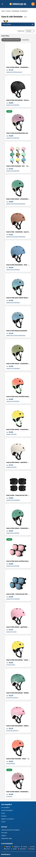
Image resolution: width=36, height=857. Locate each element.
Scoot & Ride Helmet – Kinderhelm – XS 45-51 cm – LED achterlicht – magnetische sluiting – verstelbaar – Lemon (18, 429)
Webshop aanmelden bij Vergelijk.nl (10, 830)
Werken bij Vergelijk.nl (7, 810)
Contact (3, 821)
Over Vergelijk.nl (5, 807)
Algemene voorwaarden (7, 819)
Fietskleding (15, 11)
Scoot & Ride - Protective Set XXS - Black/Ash (18, 495)
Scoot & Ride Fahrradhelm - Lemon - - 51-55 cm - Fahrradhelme (18, 660)
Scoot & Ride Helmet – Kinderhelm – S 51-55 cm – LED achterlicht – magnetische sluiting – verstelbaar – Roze (18, 791)
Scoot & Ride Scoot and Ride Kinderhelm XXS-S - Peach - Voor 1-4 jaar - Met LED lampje (18, 396)
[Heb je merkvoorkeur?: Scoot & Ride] (19, 39)
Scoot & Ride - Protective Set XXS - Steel (18, 594)
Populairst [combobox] (28, 31)
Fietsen (8, 11)
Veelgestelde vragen (6, 838)
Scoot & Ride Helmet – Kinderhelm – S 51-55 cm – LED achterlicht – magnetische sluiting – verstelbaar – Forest (18, 528)
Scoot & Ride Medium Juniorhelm (16, 331)
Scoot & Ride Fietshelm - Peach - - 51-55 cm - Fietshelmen (18, 759)
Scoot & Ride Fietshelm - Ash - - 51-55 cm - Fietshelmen (18, 166)
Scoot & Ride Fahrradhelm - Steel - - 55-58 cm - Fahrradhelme (18, 265)
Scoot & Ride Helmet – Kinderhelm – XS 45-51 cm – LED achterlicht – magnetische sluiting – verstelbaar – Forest (18, 199)
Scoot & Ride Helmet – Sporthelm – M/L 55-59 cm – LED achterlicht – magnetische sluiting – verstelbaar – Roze (18, 627)
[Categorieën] (3, 4)
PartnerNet (4, 832)
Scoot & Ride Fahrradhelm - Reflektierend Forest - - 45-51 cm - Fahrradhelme (18, 693)
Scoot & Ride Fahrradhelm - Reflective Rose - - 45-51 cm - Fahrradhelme (18, 726)
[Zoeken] (33, 4)
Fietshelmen (23, 11)
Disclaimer (4, 816)
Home (3, 11)
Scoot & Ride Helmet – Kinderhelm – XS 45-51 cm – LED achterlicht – (18, 67)
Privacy (3, 813)
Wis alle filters (25, 39)
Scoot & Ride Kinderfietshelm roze (17, 133)
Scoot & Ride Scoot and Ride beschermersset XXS (18, 561)
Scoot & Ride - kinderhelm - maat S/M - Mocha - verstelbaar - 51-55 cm (18, 232)
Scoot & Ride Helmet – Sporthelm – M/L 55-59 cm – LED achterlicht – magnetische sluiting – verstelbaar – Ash (18, 462)
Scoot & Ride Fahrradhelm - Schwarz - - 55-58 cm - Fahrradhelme (18, 100)
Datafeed (3, 835)
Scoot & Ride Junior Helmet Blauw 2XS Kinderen (18, 298)
